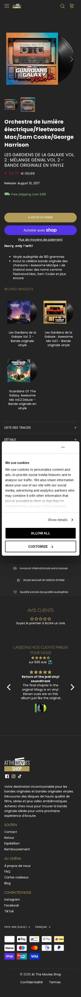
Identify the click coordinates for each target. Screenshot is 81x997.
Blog (7, 883)
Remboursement (17, 849)
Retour (9, 838)
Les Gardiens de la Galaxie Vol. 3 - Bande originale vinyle (22, 338)
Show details (58, 520)
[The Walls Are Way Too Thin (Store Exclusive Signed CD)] (22, 312)
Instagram (12, 899)
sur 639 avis (38, 662)
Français (41, 927)
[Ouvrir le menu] (6, 6)
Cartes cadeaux (16, 877)
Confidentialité (31, 982)
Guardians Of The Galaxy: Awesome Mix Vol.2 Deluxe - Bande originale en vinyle (22, 399)
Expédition (12, 843)
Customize (38, 546)
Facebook (11, 905)
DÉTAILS (10, 439)
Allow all (40, 533)
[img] (40, 658)
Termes (55, 982)
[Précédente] (9, 59)
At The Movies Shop (46, 974)
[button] (10, 687)
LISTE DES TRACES (17, 427)
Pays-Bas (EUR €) (15, 927)
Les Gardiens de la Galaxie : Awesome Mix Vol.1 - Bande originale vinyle (58, 338)
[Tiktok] (20, 776)
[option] (40, 59)
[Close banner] (74, 447)
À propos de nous (17, 866)
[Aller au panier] (72, 6)
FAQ (7, 871)
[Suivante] (71, 59)
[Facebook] (7, 776)
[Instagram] (13, 776)
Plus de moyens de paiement (40, 239)
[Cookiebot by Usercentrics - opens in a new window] (48, 447)
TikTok (9, 911)
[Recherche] (62, 6)
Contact (10, 832)
